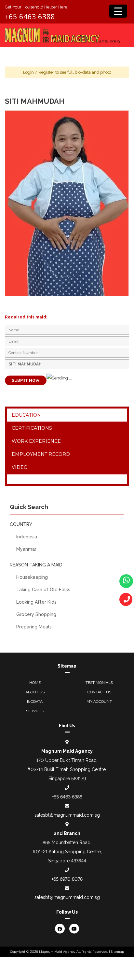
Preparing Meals (34, 626)
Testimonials (99, 682)
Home (35, 682)
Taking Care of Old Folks (43, 589)
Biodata (35, 701)
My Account (99, 701)
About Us (35, 692)
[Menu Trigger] (118, 11)
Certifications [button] (32, 428)
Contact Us (99, 692)
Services (35, 711)
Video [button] (20, 467)
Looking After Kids (36, 602)
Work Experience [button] (36, 441)
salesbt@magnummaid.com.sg (67, 815)
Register (46, 72)
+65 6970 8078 (67, 879)
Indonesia (26, 536)
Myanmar (26, 549)
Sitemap (117, 951)
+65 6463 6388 (30, 16)
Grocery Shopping (36, 614)
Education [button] (26, 415)
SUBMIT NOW (26, 380)
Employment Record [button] (41, 454)
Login (28, 72)
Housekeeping (32, 577)
